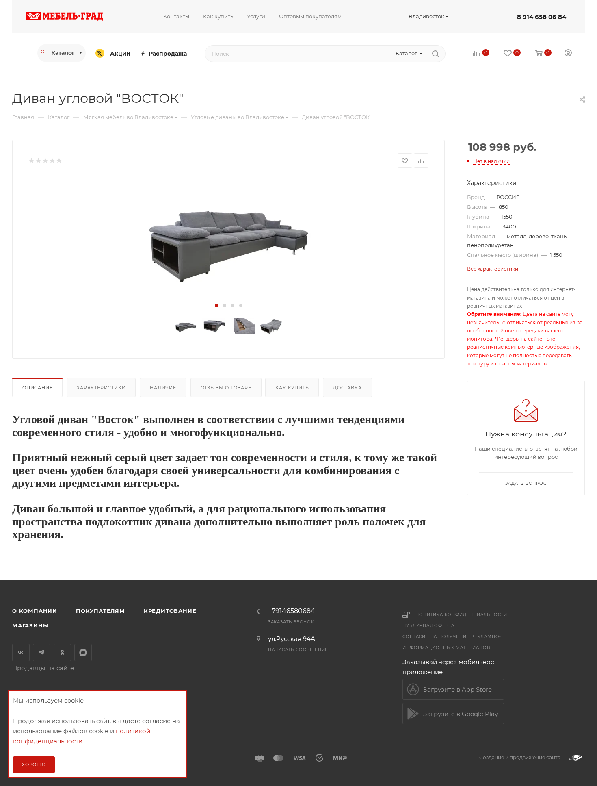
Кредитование (170, 611)
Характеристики (101, 388)
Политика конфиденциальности (461, 614)
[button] (216, 305)
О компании (34, 611)
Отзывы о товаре (226, 388)
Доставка (347, 388)
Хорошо (34, 764)
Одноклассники (62, 652)
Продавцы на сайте (43, 668)
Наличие (163, 388)
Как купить (292, 388)
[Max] (83, 652)
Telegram (41, 652)
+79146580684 (291, 611)
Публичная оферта (428, 625)
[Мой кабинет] (568, 54)
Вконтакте (21, 652)
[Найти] (436, 53)
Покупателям (100, 611)
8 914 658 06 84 (541, 17)
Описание (37, 388)
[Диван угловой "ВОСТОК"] (228, 239)
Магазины (30, 625)
